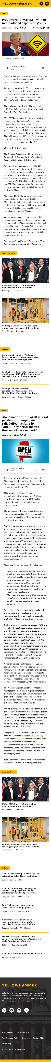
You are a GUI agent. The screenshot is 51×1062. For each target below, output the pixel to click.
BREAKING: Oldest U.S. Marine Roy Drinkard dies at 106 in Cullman (19, 286)
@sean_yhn (36, 244)
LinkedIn (44, 27)
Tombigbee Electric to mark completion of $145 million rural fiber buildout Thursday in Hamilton (19, 390)
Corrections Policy (23, 1032)
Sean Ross (6, 27)
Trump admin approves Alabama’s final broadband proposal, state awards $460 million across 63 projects (20, 357)
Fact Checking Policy (10, 1038)
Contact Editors (39, 1038)
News (4, 13)
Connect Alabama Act (23, 226)
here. (29, 148)
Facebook (47, 27)
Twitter (40, 27)
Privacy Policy (7, 1032)
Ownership (25, 1038)
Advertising (6, 1044)
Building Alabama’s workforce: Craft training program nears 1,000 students (20, 326)
